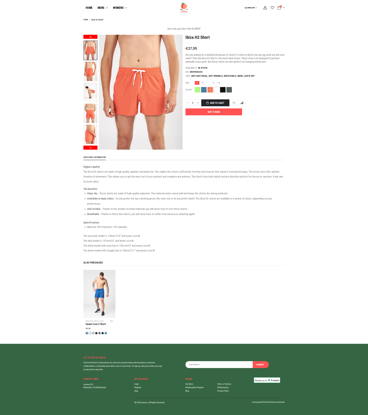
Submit (260, 364)
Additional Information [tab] (94, 157)
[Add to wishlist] (234, 102)
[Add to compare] (241, 102)
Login (136, 384)
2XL (219, 83)
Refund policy (223, 387)
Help (136, 391)
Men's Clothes (98, 321)
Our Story (189, 384)
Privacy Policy (223, 391)
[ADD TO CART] (110, 274)
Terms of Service (224, 384)
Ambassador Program (194, 387)
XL (213, 83)
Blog (187, 391)
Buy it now (214, 111)
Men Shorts (89, 321)
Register (137, 387)
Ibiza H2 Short (197, 37)
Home (85, 20)
